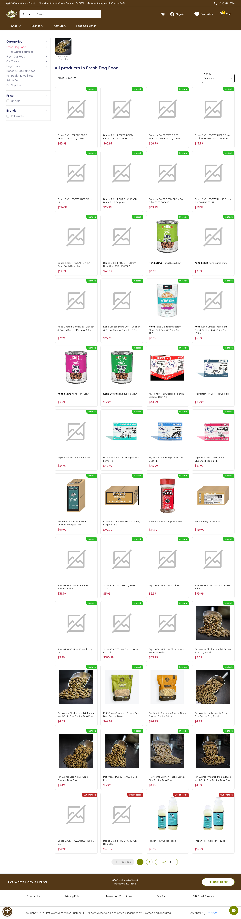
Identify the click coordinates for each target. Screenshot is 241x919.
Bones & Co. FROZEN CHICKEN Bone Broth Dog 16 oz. (120, 201)
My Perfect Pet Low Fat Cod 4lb (212, 393)
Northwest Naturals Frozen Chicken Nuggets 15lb (72, 523)
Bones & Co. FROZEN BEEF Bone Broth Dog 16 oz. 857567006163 (212, 137)
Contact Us (33, 896)
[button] (7, 911)
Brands (35, 25)
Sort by (207, 73)
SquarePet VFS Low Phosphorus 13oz (75, 651)
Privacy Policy (73, 896)
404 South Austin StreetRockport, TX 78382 (125, 882)
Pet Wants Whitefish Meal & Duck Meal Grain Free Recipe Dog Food (213, 778)
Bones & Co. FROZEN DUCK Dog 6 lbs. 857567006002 (166, 201)
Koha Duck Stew (165, 262)
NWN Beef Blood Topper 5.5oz (165, 521)
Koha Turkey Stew (120, 393)
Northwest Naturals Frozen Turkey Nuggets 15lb (121, 523)
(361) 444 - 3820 (227, 3)
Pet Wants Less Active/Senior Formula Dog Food (73, 778)
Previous (126, 861)
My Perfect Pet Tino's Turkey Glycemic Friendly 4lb (210, 459)
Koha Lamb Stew (211, 262)
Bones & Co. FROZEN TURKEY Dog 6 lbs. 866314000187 (119, 264)
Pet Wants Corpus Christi (22, 3)
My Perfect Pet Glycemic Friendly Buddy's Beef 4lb (166, 395)
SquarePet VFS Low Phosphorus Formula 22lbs (120, 651)
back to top (220, 882)
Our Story (60, 25)
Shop (14, 25)
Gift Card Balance (203, 896)
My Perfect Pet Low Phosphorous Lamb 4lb (121, 459)
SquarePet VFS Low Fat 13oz (164, 585)
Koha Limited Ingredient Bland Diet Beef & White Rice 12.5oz (165, 329)
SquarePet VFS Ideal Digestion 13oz (119, 587)
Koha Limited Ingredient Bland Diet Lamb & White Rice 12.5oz (211, 329)
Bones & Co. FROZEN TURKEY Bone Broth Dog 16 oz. (74, 264)
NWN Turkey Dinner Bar (207, 521)
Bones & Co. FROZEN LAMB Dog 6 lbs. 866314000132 (213, 201)
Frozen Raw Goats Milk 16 (162, 840)
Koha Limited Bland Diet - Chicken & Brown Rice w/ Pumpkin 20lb (76, 328)
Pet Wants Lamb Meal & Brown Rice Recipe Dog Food (211, 715)
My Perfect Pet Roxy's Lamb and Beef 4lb (166, 459)
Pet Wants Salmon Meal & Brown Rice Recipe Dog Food (167, 778)
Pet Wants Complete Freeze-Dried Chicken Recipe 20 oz (167, 715)
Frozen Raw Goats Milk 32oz (210, 840)
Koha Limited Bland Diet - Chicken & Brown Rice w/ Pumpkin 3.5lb (121, 328)
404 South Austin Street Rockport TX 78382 (63, 3)
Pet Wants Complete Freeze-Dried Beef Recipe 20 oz (121, 715)
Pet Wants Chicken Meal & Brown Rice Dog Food (213, 651)
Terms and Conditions (119, 896)
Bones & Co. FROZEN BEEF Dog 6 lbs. (76, 842)
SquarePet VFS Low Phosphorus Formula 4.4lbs (166, 651)
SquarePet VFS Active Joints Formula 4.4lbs (73, 587)
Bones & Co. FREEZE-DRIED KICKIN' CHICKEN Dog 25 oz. (118, 137)
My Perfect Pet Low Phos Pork (74, 457)
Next (163, 861)
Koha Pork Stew (73, 393)
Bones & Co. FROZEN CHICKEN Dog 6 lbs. (120, 842)
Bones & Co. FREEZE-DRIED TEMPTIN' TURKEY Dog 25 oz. (165, 137)
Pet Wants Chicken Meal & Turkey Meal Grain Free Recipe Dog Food (76, 715)
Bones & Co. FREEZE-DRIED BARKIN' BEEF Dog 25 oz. (72, 137)
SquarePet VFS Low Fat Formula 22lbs (212, 587)
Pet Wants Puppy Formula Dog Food (120, 778)
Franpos (211, 913)
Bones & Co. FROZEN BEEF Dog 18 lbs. (75, 201)
